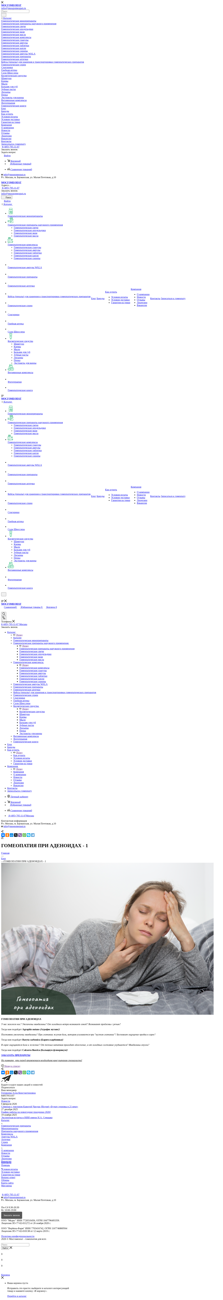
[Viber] (20, 835)
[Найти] (3, 15)
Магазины (6, 1185)
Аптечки (5, 1139)
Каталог (17, 637)
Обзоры (5, 1180)
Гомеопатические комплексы (34, 667)
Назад (19, 635)
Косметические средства (32, 711)
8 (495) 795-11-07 (10, 146)
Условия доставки (10, 1172)
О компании (7, 1150)
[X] (16, 835)
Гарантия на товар (10, 1174)
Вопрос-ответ (8, 1177)
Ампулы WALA (9, 1136)
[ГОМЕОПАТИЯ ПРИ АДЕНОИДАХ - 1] (107, 1014)
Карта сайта (7, 1183)
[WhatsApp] (24, 835)
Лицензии (6, 1158)
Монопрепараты (9, 1128)
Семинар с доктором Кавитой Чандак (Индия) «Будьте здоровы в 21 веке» (39, 1106)
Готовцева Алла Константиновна (18, 1093)
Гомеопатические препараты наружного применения (46, 648)
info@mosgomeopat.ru (14, 174)
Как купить (19, 755)
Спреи (4, 1142)
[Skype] (28, 835)
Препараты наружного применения (19, 1131)
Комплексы (7, 1134)
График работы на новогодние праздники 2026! (26, 1112)
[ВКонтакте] (3, 835)
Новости (5, 1101)
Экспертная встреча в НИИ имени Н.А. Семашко (26, 1117)
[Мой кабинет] (2, 598)
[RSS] (2, 838)
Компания (18, 771)
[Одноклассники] (7, 835)
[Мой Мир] (11, 835)
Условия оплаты (9, 1169)
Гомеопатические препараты (16, 1125)
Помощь (5, 1165)
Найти (5, 1248)
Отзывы (5, 1156)
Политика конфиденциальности (17, 1236)
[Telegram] (33, 835)
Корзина (5, 1275)
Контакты (6, 1162)
